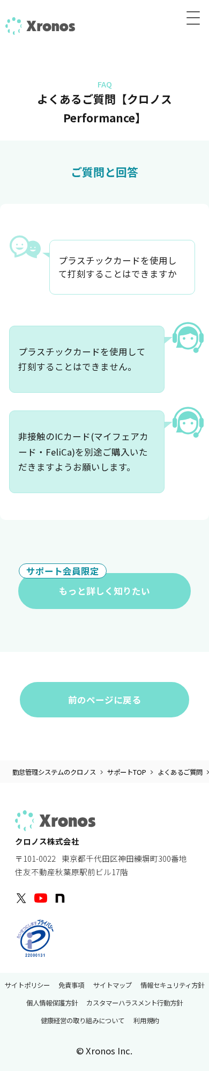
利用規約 (146, 1021)
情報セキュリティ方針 (172, 985)
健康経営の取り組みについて (82, 1021)
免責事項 (71, 985)
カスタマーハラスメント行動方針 (134, 1003)
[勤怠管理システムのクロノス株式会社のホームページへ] (40, 24)
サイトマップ (112, 985)
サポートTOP (126, 772)
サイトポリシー (27, 985)
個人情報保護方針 (52, 1003)
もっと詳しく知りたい (88, 585)
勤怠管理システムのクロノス (54, 772)
